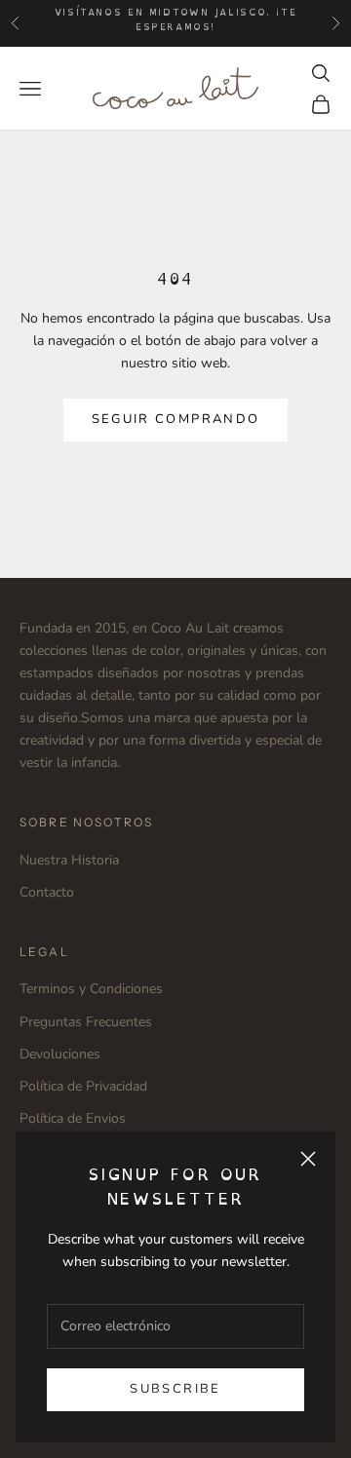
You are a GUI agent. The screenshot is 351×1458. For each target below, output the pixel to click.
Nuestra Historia (69, 860)
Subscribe (175, 1389)
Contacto (47, 892)
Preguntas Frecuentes (86, 1022)
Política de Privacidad (83, 1086)
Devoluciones (60, 1054)
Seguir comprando (175, 419)
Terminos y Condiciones (91, 988)
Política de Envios (73, 1118)
